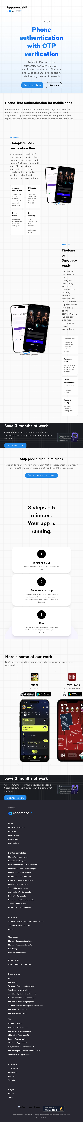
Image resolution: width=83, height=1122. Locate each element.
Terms (10, 1097)
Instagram (12, 1072)
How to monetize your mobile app (22, 998)
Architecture (13, 843)
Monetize (12, 831)
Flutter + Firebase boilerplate (20, 945)
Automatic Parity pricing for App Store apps (26, 921)
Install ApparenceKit (16, 827)
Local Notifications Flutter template (22, 869)
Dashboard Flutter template (19, 876)
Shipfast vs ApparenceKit (18, 1035)
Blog (10, 978)
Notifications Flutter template (20, 880)
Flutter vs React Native (17, 1009)
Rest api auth (13, 839)
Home (34, 22)
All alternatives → (15, 1023)
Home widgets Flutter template (21, 900)
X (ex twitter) (13, 1068)
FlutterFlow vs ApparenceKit (19, 1031)
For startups (13, 949)
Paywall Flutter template (18, 884)
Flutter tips (12, 982)
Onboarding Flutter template (20, 872)
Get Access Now (15, 445)
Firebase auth (13, 835)
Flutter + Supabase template (20, 941)
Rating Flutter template (17, 896)
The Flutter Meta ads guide (19, 925)
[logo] (17, 7)
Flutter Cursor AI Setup (17, 1013)
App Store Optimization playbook (22, 994)
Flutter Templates (45, 22)
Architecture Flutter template (20, 892)
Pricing (11, 929)
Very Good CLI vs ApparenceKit (21, 1047)
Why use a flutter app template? (21, 986)
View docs (54, 85)
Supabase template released (19, 990)
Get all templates (32, 85)
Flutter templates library (18, 857)
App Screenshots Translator (19, 964)
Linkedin (11, 1076)
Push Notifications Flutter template (22, 865)
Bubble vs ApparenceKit (18, 1027)
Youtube (11, 1080)
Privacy (11, 1094)
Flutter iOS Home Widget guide (21, 1002)
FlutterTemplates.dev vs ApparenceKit (24, 1051)
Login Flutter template (17, 861)
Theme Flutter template (18, 888)
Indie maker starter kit (17, 953)
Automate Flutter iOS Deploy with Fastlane (25, 1006)
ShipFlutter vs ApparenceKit (19, 1055)
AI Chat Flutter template (18, 904)
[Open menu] (76, 4)
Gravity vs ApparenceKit (18, 1043)
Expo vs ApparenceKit (17, 1039)
